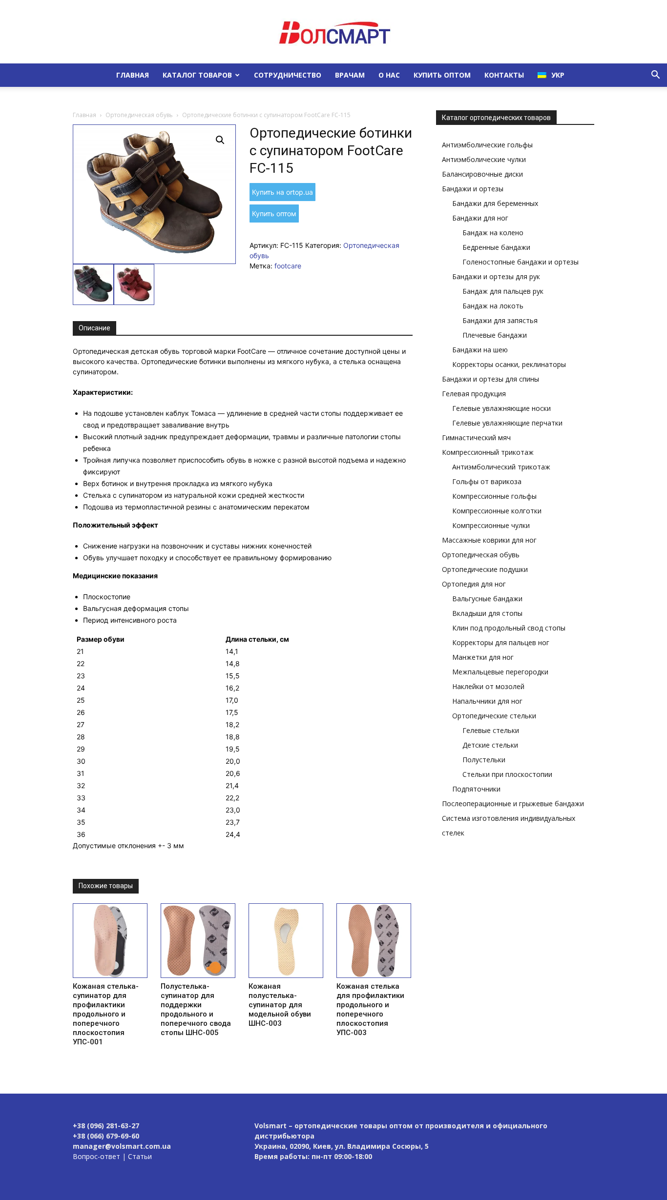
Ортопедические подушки (485, 569)
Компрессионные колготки (497, 510)
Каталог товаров (197, 75)
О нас (389, 75)
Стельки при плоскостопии (507, 774)
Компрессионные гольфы (494, 496)
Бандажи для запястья (500, 320)
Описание (94, 328)
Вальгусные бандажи (487, 598)
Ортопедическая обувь (139, 115)
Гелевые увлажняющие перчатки (507, 422)
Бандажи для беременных (495, 203)
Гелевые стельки (490, 730)
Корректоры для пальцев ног (500, 642)
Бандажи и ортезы (472, 188)
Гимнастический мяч (476, 437)
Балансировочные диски (482, 174)
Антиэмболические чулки (484, 159)
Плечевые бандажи (494, 335)
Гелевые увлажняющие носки (501, 408)
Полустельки (483, 759)
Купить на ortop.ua (282, 192)
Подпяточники (476, 788)
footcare (287, 266)
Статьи (140, 1156)
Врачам (350, 75)
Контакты (504, 75)
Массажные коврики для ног (489, 540)
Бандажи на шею (480, 349)
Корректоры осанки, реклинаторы (509, 364)
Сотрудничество (287, 75)
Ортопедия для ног (474, 584)
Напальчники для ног (487, 701)
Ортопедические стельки (494, 715)
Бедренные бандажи (496, 247)
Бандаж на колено (492, 232)
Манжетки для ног (483, 657)
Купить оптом (442, 75)
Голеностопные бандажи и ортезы (520, 261)
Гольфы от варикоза (486, 481)
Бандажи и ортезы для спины (490, 379)
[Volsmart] (333, 32)
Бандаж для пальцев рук (502, 291)
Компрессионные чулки (491, 525)
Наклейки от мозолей (488, 686)
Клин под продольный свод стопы (508, 627)
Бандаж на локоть (492, 305)
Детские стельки (490, 745)
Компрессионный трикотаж (488, 452)
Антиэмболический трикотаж (501, 466)
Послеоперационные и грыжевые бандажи (513, 803)
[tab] (94, 328)
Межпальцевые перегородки (500, 671)
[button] (655, 76)
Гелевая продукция (474, 393)
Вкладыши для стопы (487, 613)
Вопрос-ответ (96, 1156)
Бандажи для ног (480, 218)
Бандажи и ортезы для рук (496, 276)
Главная (132, 75)
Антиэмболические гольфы (487, 144)
